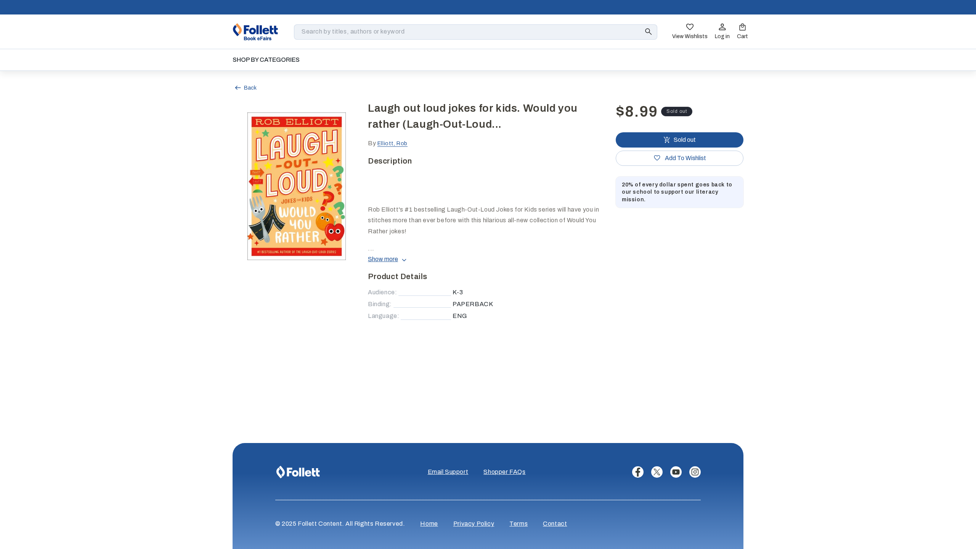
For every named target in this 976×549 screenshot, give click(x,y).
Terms (518, 523)
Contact (555, 523)
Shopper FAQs (504, 472)
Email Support (448, 472)
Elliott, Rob (392, 143)
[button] (742, 32)
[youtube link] (676, 472)
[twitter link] (657, 472)
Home (429, 523)
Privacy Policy (473, 523)
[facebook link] (638, 472)
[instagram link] (695, 472)
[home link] (255, 31)
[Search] (648, 31)
